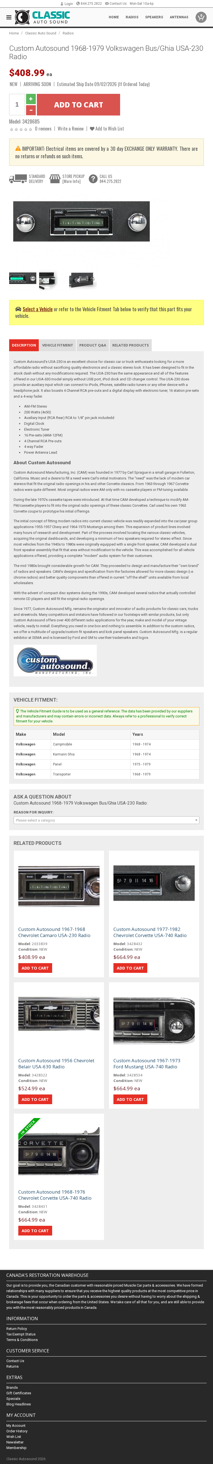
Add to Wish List (109, 128)
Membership (16, 1448)
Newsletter (15, 1442)
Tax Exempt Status (21, 1334)
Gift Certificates (18, 1393)
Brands (12, 1387)
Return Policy (16, 1329)
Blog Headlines (18, 1404)
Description (24, 345)
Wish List (13, 1437)
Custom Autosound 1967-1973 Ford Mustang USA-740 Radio (147, 1063)
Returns (12, 1366)
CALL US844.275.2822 (110, 178)
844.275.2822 (91, 4)
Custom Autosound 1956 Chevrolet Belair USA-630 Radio (56, 1063)
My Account (16, 1425)
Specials (13, 1399)
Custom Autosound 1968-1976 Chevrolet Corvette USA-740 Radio (55, 1195)
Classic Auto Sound (40, 33)
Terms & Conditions (22, 1340)
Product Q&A (92, 345)
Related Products (130, 345)
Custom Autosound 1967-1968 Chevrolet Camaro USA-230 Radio (54, 932)
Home (114, 17)
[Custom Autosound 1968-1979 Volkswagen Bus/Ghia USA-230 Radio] (103, 228)
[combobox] (106, 820)
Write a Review (71, 128)
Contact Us (118, 4)
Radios (68, 33)
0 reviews (43, 128)
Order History (16, 1431)
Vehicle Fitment (57, 345)
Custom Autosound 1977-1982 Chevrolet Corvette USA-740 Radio (150, 932)
